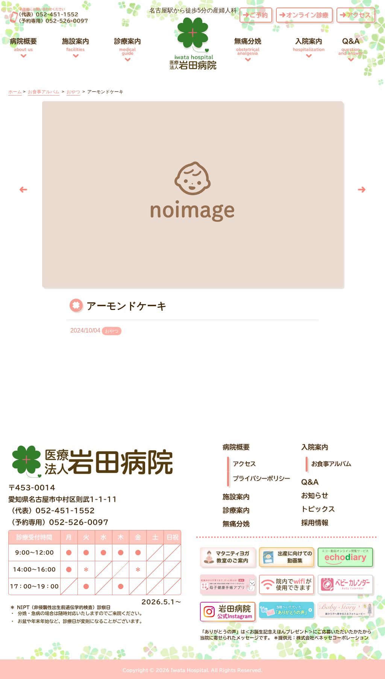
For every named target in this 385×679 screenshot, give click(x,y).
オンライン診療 (307, 15)
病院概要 (23, 44)
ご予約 (259, 15)
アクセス (359, 15)
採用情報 (314, 522)
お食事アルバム (331, 464)
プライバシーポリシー (261, 478)
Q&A (350, 46)
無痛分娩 (247, 46)
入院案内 (308, 44)
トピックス (318, 509)
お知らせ (314, 495)
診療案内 (127, 46)
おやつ (111, 331)
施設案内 (75, 44)
